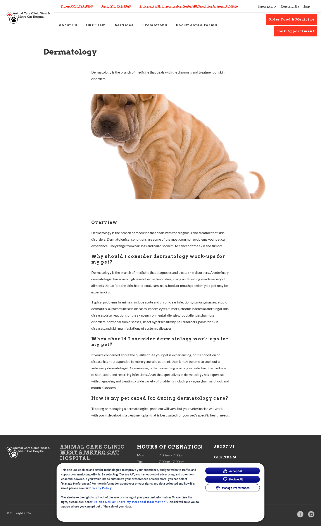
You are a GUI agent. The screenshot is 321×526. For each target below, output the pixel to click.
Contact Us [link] (290, 6)
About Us (68, 25)
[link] (28, 18)
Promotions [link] (154, 25)
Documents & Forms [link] (196, 25)
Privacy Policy (101, 488)
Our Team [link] (96, 25)
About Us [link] (224, 447)
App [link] (307, 6)
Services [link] (124, 25)
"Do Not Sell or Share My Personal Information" (129, 502)
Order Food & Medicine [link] (291, 19)
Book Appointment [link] (295, 31)
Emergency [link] (267, 6)
